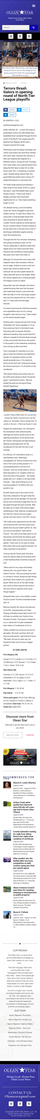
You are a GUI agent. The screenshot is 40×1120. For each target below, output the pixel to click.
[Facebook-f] (20, 36)
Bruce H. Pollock (20, 912)
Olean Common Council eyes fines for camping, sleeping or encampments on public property (25, 891)
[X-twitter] (29, 36)
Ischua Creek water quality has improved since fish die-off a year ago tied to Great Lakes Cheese (23, 807)
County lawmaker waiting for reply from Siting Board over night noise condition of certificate (24, 835)
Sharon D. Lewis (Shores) (24, 783)
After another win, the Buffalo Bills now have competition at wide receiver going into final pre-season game (23, 863)
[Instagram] (10, 36)
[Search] (33, 27)
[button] (33, 5)
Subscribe (30, 735)
